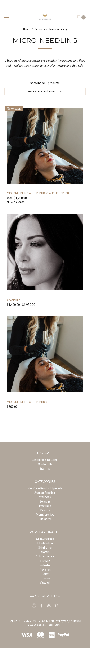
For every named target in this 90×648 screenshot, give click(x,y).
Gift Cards (45, 519)
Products (45, 506)
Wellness (45, 497)
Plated (45, 574)
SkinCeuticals (45, 539)
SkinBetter (45, 547)
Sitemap (45, 468)
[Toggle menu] (6, 17)
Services (45, 501)
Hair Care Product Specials (45, 488)
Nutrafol (45, 565)
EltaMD (45, 560)
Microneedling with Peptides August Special (39, 193)
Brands (45, 510)
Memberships (45, 514)
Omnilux (45, 578)
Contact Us (45, 464)
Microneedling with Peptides (27, 401)
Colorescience (45, 556)
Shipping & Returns (45, 459)
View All (45, 582)
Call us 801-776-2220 (23, 621)
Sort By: (32, 91)
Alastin (45, 552)
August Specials (45, 492)
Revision (45, 569)
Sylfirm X (13, 299)
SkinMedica (45, 543)
